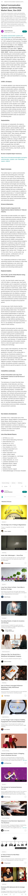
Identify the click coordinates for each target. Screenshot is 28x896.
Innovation (4, 618)
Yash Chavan (7, 695)
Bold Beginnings (7, 763)
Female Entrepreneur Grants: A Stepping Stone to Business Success (12, 754)
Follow (24, 31)
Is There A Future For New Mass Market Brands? (10, 855)
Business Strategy (5, 482)
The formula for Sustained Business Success (11, 788)
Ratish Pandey (7, 597)
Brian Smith (6, 830)
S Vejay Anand (7, 563)
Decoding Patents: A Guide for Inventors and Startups (12, 621)
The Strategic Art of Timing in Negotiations (13, 524)
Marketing (20, 482)
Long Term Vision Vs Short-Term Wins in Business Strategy (13, 588)
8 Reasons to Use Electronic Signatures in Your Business (13, 821)
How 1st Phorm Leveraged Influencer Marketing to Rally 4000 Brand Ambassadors (12, 687)
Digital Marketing (5, 716)
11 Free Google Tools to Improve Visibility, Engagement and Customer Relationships (13, 720)
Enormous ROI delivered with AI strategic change (13, 888)
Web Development (5, 651)
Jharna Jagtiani (7, 531)
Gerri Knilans (7, 729)
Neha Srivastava (7, 661)
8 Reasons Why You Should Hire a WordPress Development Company (11, 655)
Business (13, 482)
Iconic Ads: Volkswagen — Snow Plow (12, 555)
